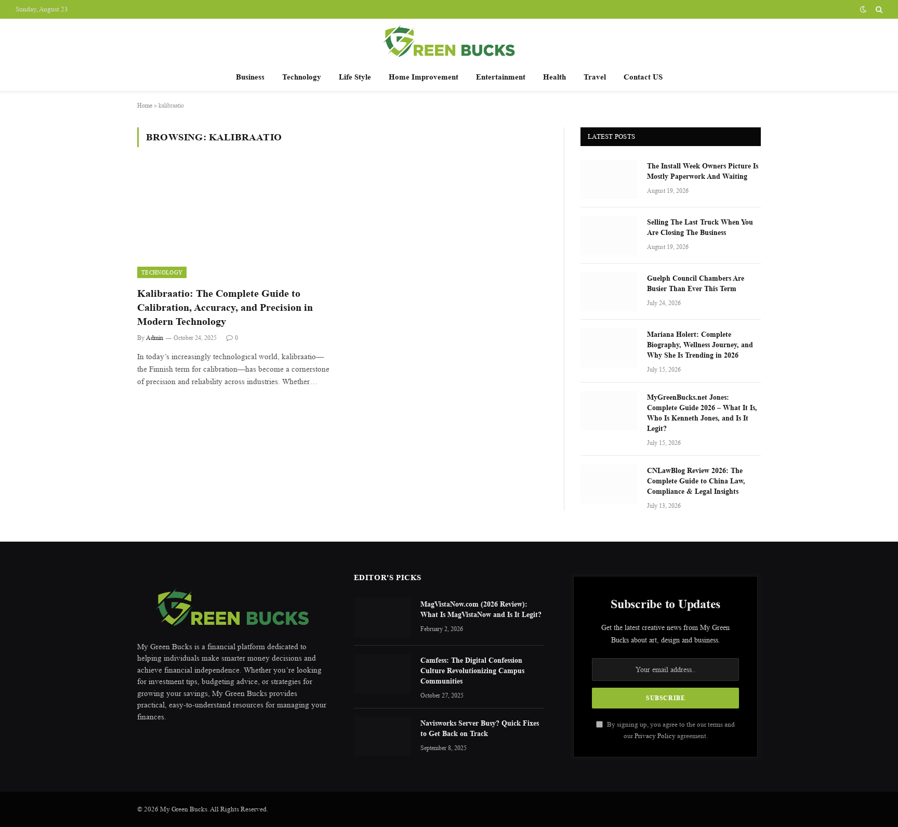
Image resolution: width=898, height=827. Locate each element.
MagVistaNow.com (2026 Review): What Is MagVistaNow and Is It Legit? (481, 609)
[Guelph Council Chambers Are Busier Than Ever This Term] (609, 291)
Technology (301, 76)
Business (250, 76)
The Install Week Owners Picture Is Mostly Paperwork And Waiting (702, 170)
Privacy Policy (655, 736)
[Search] (878, 9)
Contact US (643, 76)
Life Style (355, 76)
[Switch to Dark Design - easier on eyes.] (863, 9)
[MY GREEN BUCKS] (449, 41)
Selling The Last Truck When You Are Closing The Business (700, 227)
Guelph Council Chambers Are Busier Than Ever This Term (695, 283)
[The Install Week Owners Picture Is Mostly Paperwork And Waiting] (609, 179)
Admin (154, 338)
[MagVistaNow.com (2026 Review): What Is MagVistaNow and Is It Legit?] (382, 617)
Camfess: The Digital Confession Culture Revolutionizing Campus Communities (472, 670)
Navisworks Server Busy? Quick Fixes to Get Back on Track (479, 728)
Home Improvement (423, 76)
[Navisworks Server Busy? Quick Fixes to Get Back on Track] (382, 736)
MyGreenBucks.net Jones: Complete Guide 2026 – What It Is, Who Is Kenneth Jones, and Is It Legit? (702, 412)
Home (144, 105)
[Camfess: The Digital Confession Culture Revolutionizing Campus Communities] (382, 673)
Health (554, 76)
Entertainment (500, 76)
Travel (595, 76)
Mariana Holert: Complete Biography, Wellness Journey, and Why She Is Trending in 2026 (700, 344)
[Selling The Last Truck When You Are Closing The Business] (609, 235)
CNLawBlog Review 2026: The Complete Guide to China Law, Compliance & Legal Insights (696, 480)
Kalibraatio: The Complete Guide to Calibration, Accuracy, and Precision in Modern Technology (225, 307)
